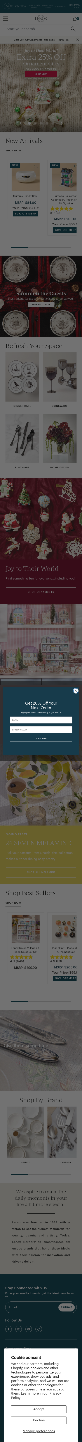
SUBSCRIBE (40, 738)
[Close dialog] (75, 690)
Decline (39, 1420)
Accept (38, 1409)
